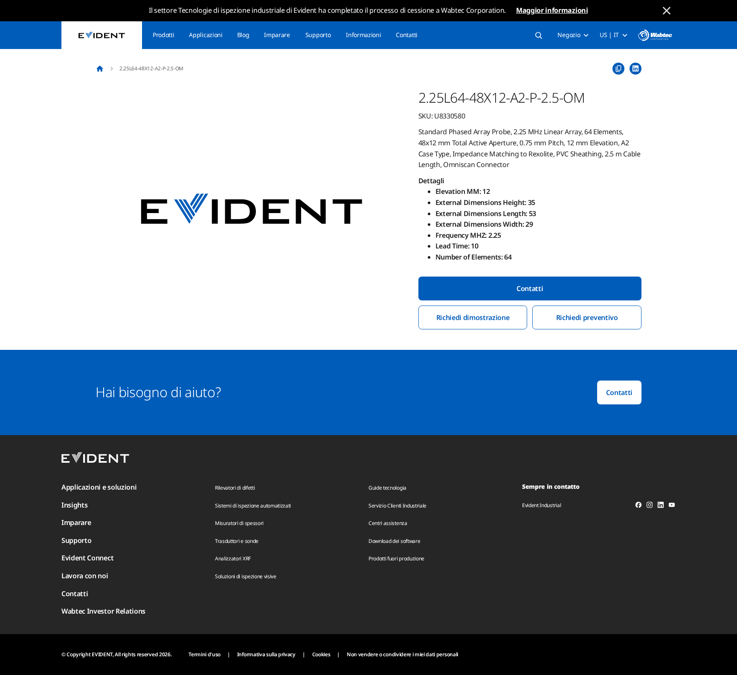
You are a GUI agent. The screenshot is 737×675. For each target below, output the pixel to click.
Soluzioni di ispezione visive (245, 576)
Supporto (318, 35)
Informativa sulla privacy (266, 654)
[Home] (100, 68)
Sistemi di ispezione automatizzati (253, 505)
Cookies (321, 654)
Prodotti (163, 35)
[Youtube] (672, 506)
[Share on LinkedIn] (635, 69)
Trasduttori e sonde (236, 541)
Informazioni (363, 35)
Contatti (406, 35)
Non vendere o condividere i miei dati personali (402, 654)
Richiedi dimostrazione (473, 317)
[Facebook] (638, 506)
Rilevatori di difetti (235, 487)
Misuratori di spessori (239, 523)
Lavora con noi (84, 575)
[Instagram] (649, 506)
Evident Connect (87, 557)
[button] (252, 209)
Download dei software (394, 541)
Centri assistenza (387, 523)
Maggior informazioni (552, 10)
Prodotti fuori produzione (396, 558)
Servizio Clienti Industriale (397, 505)
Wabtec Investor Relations (103, 611)
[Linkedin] (660, 506)
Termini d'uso (205, 654)
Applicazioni (205, 35)
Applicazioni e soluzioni (98, 487)
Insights (74, 505)
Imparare (277, 35)
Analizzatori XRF (233, 558)
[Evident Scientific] (101, 35)
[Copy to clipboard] (618, 69)
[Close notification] (667, 10)
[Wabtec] (655, 35)
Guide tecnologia (387, 487)
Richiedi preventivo (587, 317)
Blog (243, 35)
